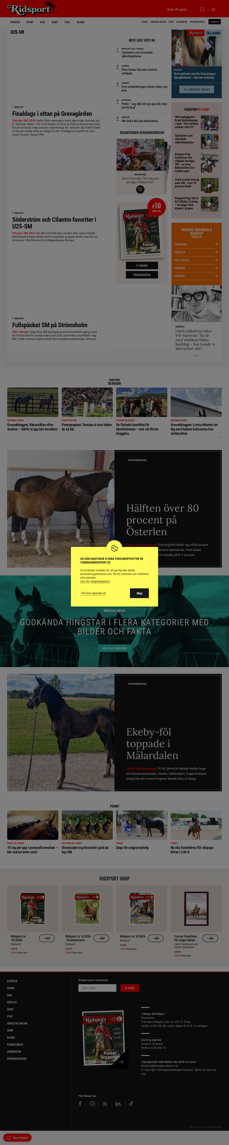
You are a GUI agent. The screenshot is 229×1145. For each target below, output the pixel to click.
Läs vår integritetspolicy (95, 581)
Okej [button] (139, 593)
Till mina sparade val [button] (93, 593)
